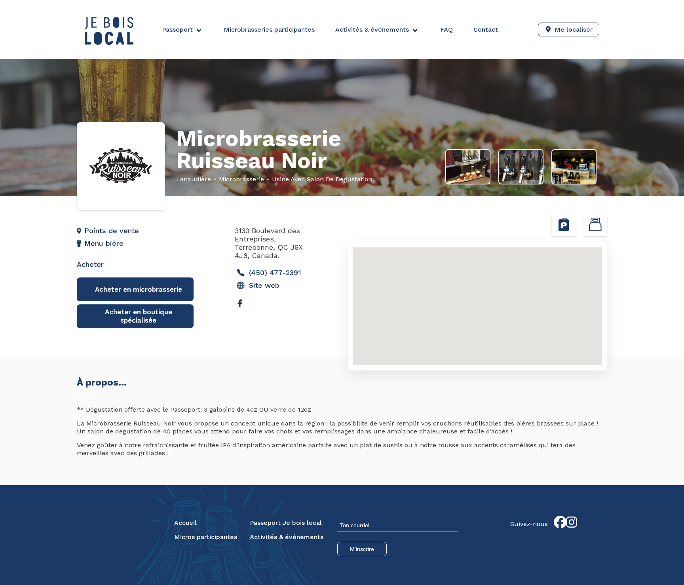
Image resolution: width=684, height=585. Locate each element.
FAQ (446, 29)
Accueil (185, 522)
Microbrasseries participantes (269, 29)
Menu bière (104, 243)
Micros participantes (205, 537)
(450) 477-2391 (275, 272)
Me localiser (574, 29)
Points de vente (111, 230)
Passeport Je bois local (286, 522)
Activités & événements (372, 29)
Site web (264, 285)
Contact (485, 29)
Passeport (177, 29)
